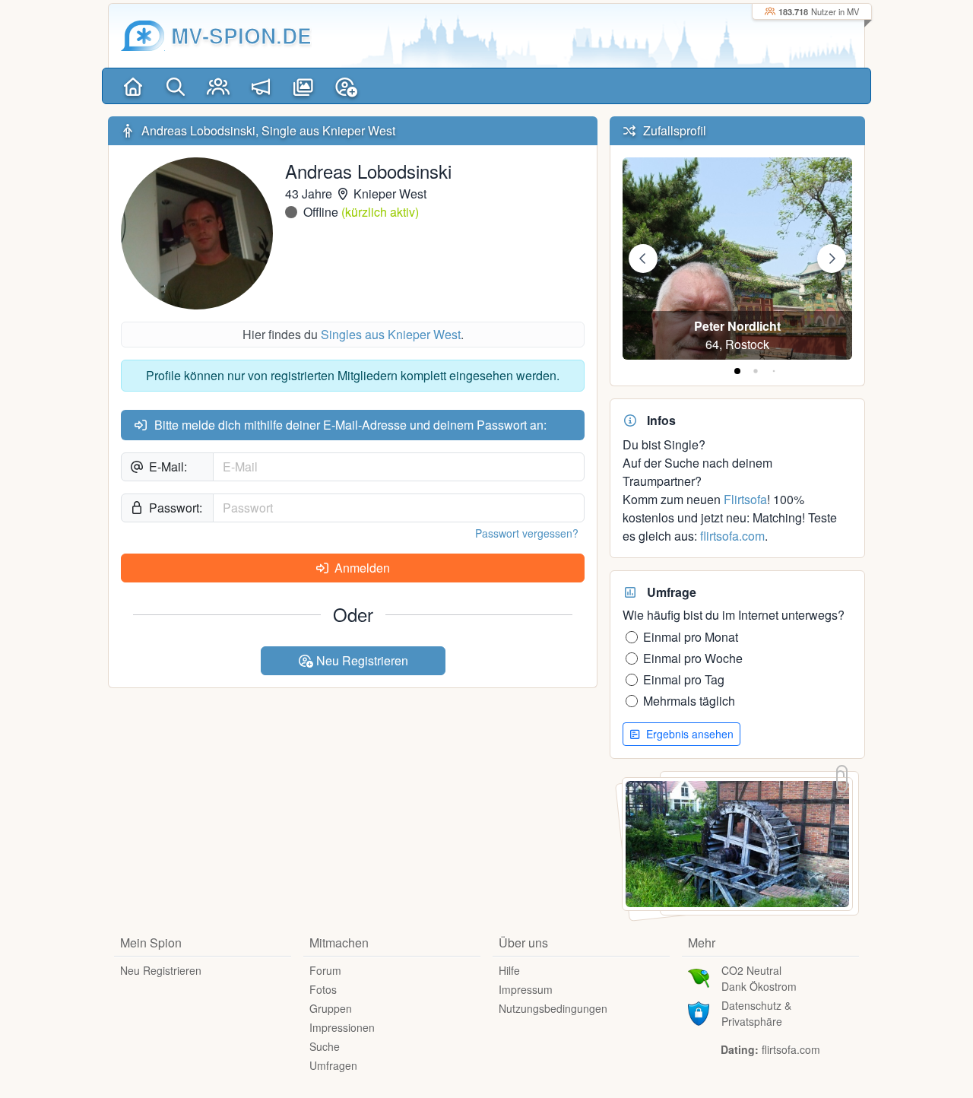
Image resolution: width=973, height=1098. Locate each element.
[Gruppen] (218, 85)
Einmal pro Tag (683, 679)
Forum (325, 970)
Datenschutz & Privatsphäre (756, 1013)
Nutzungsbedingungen (553, 1008)
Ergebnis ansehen (688, 733)
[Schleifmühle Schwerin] (737, 842)
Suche (324, 1046)
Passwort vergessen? (526, 533)
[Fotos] (303, 85)
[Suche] (175, 85)
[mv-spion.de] (143, 36)
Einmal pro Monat (690, 637)
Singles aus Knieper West (391, 334)
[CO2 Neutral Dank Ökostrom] (698, 976)
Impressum (526, 989)
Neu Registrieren (360, 660)
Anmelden (360, 567)
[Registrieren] (346, 85)
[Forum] (260, 85)
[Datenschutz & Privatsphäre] (698, 1011)
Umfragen (333, 1065)
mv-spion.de (241, 35)
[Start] (133, 85)
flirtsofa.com (732, 535)
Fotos (323, 989)
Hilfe (509, 970)
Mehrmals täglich (689, 700)
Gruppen (330, 1008)
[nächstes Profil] (831, 258)
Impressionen (342, 1027)
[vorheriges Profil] (643, 258)
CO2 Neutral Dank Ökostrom (759, 978)
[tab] (737, 371)
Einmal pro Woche (693, 658)
